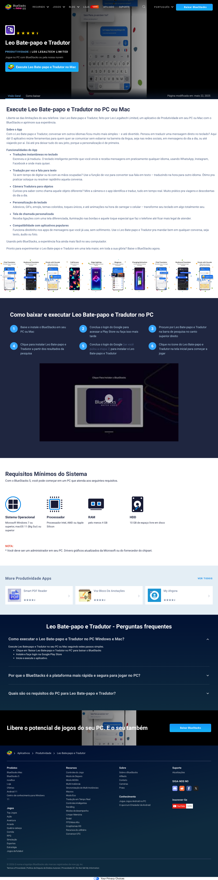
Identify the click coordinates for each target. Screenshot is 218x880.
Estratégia (12, 847)
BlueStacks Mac (14, 772)
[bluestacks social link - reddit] (181, 788)
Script (69, 818)
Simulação (12, 839)
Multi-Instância (73, 784)
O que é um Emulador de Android (134, 805)
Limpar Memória (74, 814)
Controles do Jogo (75, 772)
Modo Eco (71, 795)
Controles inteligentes (76, 803)
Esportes (11, 843)
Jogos (57, 7)
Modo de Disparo (74, 776)
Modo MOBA (72, 780)
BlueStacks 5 (13, 776)
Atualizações (178, 772)
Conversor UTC (73, 834)
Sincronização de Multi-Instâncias (82, 787)
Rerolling (70, 807)
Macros (69, 791)
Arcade (10, 824)
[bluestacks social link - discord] (174, 788)
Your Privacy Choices (112, 878)
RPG (9, 835)
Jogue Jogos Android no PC (132, 801)
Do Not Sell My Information (87, 868)
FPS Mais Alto (72, 822)
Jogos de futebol (15, 851)
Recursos (39, 7)
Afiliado (108, 7)
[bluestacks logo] (15, 7)
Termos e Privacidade (16, 868)
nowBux (11, 780)
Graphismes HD (73, 826)
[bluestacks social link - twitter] (196, 788)
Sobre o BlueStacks (128, 772)
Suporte (124, 7)
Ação (9, 816)
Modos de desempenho (77, 810)
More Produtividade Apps (28, 578)
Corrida (10, 832)
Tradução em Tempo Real (78, 799)
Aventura (11, 820)
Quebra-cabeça (14, 828)
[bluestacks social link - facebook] (189, 788)
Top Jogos (12, 812)
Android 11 (12, 791)
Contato (123, 780)
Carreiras (123, 784)
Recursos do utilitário (76, 830)
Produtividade (17, 51)
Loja (90, 7)
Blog (72, 7)
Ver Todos (205, 578)
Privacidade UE (68, 868)
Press (122, 787)
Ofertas (10, 787)
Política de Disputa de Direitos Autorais (43, 868)
